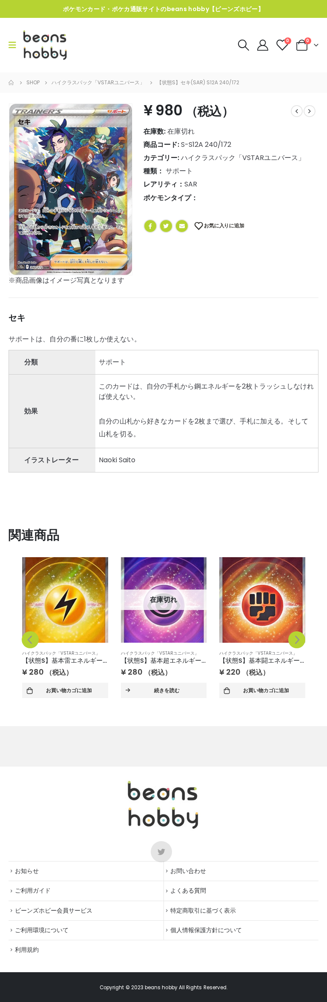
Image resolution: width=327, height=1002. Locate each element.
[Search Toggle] (243, 45)
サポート (179, 171)
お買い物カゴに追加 (69, 690)
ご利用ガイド (33, 890)
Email (182, 226)
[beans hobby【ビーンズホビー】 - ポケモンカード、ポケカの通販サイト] (45, 45)
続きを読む (167, 690)
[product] (65, 600)
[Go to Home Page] (11, 82)
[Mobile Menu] (15, 45)
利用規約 (27, 949)
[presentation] (30, 639)
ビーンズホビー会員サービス (53, 910)
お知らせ (27, 871)
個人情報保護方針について (206, 930)
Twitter (166, 226)
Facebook (150, 226)
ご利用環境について (42, 930)
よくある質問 (188, 890)
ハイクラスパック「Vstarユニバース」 (243, 158)
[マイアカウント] (263, 45)
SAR (190, 184)
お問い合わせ (188, 871)
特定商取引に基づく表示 (203, 910)
